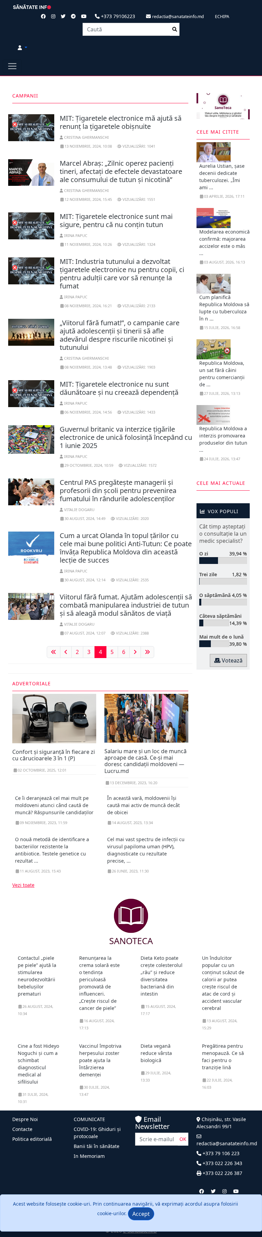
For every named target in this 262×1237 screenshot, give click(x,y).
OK (182, 1139)
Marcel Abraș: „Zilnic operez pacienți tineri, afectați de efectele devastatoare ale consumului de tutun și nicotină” (121, 171)
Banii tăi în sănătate (96, 1146)
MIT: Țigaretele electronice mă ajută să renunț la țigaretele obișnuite (120, 122)
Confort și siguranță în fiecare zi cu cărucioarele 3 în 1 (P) (53, 755)
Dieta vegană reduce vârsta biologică (156, 1053)
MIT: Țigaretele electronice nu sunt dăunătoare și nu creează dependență (119, 388)
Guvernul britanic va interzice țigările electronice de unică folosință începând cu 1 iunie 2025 (126, 437)
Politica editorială (32, 1139)
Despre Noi (25, 1119)
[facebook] (201, 1191)
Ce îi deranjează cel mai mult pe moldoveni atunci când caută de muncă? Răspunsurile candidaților (54, 805)
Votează (231, 660)
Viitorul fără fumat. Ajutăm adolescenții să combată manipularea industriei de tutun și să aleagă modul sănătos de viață (126, 605)
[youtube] (236, 1191)
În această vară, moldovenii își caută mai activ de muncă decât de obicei (143, 805)
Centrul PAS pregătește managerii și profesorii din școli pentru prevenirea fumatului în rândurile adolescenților (118, 490)
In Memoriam (89, 1156)
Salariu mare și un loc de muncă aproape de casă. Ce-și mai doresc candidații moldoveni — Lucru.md (145, 761)
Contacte (22, 1129)
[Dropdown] (22, 47)
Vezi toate (23, 885)
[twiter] (213, 1191)
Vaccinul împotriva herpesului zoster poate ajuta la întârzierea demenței (100, 1060)
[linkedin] (224, 1191)
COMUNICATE (89, 1119)
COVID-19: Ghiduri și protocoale (97, 1132)
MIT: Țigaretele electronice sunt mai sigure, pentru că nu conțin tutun (116, 220)
